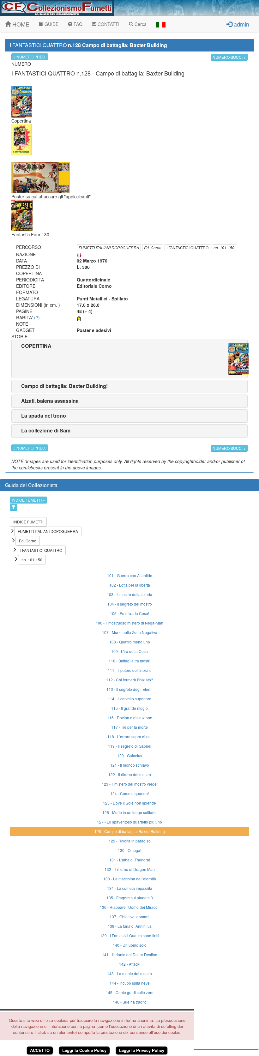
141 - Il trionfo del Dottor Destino (129, 954)
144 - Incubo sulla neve (130, 983)
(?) (37, 317)
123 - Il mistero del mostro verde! (130, 784)
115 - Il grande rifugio (129, 708)
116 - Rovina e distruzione (129, 717)
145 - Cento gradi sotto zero (130, 992)
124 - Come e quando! (129, 793)
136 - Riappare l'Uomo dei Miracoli (130, 907)
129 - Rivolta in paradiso (130, 840)
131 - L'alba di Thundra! (129, 859)
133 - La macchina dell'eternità (129, 878)
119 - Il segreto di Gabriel (129, 746)
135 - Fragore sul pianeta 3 (129, 897)
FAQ (77, 24)
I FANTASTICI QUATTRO (187, 247)
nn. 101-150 (224, 247)
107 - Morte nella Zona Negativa (129, 632)
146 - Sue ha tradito (130, 1002)
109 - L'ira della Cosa (129, 651)
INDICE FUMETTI (27, 500)
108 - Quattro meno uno (129, 641)
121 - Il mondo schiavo (129, 765)
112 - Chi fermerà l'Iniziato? (129, 679)
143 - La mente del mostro (129, 973)
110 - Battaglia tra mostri (129, 660)
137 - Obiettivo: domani (129, 916)
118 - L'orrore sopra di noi (129, 736)
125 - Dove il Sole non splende (129, 803)
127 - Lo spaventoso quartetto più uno (129, 821)
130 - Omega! (129, 850)
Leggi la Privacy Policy (141, 1050)
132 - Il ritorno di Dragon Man (130, 869)
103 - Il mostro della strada (129, 594)
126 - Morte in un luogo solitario (129, 812)
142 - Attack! (129, 964)
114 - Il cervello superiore (129, 698)
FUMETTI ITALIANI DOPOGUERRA (109, 247)
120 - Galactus (129, 755)
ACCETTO (40, 1050)
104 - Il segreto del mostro (129, 603)
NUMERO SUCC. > (229, 57)
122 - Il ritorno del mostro (129, 774)
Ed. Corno (152, 247)
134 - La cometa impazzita (129, 888)
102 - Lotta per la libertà (129, 585)
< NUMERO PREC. (29, 56)
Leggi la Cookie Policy (84, 1050)
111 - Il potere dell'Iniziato (130, 670)
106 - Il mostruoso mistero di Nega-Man (129, 622)
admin (240, 24)
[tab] (129, 359)
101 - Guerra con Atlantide (129, 575)
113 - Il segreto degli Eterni (129, 689)
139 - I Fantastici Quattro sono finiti (129, 935)
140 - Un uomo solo (130, 945)
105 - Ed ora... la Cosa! (129, 613)
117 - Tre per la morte (129, 727)
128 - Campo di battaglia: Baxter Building (129, 831)
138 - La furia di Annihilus (130, 926)
